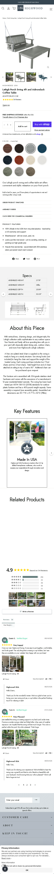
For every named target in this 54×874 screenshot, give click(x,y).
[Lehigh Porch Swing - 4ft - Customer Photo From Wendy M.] (22, 603)
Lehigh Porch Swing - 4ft (10, 674)
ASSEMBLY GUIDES (9, 210)
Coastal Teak (30, 148)
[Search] (3, 8)
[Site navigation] (51, 8)
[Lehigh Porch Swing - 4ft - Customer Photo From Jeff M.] (31, 603)
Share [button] (7, 679)
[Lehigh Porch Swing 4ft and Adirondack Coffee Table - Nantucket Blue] (12, 537)
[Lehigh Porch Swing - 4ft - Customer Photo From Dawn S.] (13, 595)
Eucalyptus (8, 172)
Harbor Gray (19, 172)
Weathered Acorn (8, 148)
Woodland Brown (30, 172)
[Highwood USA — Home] (30, 8)
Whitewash (30, 160)
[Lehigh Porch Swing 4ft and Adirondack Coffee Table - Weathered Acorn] (4, 537)
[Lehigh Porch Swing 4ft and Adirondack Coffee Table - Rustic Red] (18, 537)
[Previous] (3, 294)
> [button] (35, 784)
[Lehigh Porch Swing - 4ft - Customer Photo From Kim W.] (40, 603)
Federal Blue (8, 160)
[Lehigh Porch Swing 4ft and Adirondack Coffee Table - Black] (7, 537)
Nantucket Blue (42, 148)
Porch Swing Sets (12, 18)
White (42, 160)
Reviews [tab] (6, 619)
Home (4, 18)
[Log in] (8, 8)
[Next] (51, 294)
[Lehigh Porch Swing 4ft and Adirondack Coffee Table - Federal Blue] (15, 537)
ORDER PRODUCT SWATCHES (13, 203)
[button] (46, 679)
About (8, 825)
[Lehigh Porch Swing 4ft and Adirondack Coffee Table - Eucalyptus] (26, 537)
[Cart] (14, 8)
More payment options (42, 130)
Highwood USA (10, 86)
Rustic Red (19, 160)
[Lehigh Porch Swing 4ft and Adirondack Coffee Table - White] (23, 537)
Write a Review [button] (28, 611)
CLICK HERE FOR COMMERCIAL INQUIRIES (18, 216)
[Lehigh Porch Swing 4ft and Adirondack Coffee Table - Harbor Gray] (29, 537)
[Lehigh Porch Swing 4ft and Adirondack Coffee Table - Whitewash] (20, 537)
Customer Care (15, 817)
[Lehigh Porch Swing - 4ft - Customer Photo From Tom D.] (22, 595)
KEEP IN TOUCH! (15, 833)
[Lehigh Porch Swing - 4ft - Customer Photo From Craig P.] (40, 595)
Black (19, 148)
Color (10, 141)
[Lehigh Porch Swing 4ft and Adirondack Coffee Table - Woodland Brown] (31, 537)
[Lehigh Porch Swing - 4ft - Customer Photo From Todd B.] (13, 603)
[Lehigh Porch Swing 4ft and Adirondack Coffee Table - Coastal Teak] (9, 537)
